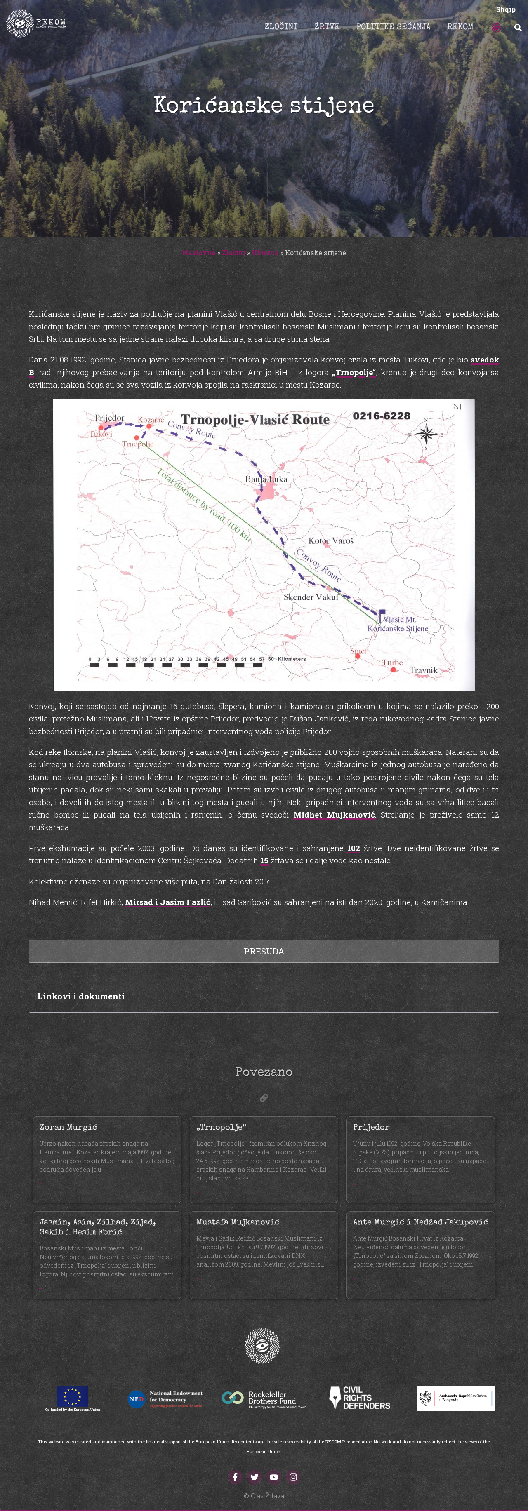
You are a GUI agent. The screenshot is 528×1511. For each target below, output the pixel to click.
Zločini (233, 252)
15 (264, 860)
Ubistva (265, 252)
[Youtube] (273, 1477)
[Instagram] (293, 1477)
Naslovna (199, 252)
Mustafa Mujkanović (237, 1223)
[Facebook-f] (235, 1477)
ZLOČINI (281, 27)
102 (353, 848)
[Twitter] (254, 1477)
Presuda (264, 951)
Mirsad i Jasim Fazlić (167, 902)
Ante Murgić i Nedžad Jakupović (420, 1223)
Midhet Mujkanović (334, 814)
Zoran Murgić (68, 1128)
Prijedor (371, 1128)
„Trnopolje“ (354, 372)
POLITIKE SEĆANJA (393, 27)
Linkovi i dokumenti (81, 996)
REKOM (460, 27)
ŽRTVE (327, 27)
